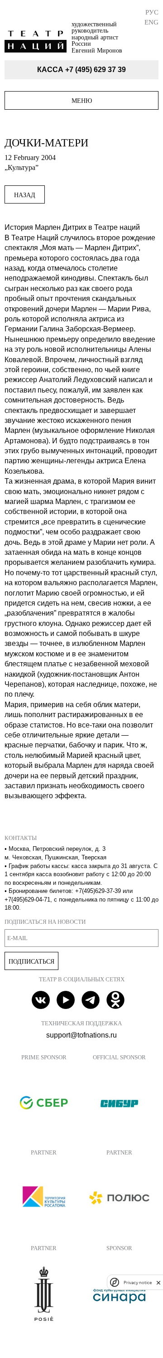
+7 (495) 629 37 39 (95, 69)
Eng (151, 22)
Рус (151, 12)
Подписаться (31, 961)
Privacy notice (138, 1282)
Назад (24, 195)
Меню (82, 100)
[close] (158, 1282)
